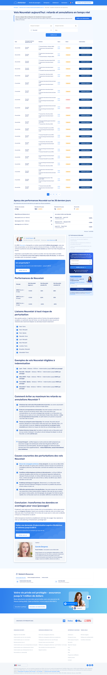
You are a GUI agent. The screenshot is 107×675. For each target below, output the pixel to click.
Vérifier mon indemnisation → (83, 18)
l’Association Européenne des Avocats (27, 671)
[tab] (21, 578)
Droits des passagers (34, 2)
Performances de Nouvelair (76, 235)
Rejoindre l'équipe (72, 644)
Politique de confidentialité (87, 637)
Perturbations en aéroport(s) (20, 652)
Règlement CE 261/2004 (19, 634)
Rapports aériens (43, 650)
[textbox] (40, 26)
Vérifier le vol (53, 34)
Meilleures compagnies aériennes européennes (49, 637)
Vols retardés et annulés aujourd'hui (47, 647)
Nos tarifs (70, 642)
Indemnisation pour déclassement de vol (23, 650)
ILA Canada (39, 671)
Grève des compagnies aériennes (46, 634)
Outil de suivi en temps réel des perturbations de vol (31, 7)
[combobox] (41, 26)
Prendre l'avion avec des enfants (46, 642)
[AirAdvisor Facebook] (87, 665)
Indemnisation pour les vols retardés (22, 637)
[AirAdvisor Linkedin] (92, 665)
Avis (69, 647)
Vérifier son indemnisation (84, 2)
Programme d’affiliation (73, 655)
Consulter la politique (20, 606)
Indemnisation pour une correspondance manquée (25, 644)
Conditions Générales (86, 639)
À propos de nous (72, 637)
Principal (16, 7)
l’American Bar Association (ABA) (52, 671)
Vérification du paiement (85, 54)
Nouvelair (22, 245)
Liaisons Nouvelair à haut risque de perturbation (81, 237)
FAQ (69, 652)
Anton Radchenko (51, 240)
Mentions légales (85, 634)
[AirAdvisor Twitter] (90, 665)
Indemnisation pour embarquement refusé (23, 647)
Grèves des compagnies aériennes (29, 464)
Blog (69, 650)
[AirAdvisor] (20, 2)
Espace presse (71, 657)
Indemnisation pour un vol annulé (21, 639)
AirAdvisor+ (56, 2)
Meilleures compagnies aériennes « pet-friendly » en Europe (53, 644)
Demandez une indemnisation (37, 606)
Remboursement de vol (19, 642)
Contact (70, 660)
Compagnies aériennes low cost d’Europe (48, 639)
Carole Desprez (30, 238)
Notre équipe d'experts (73, 639)
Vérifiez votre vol (23, 270)
